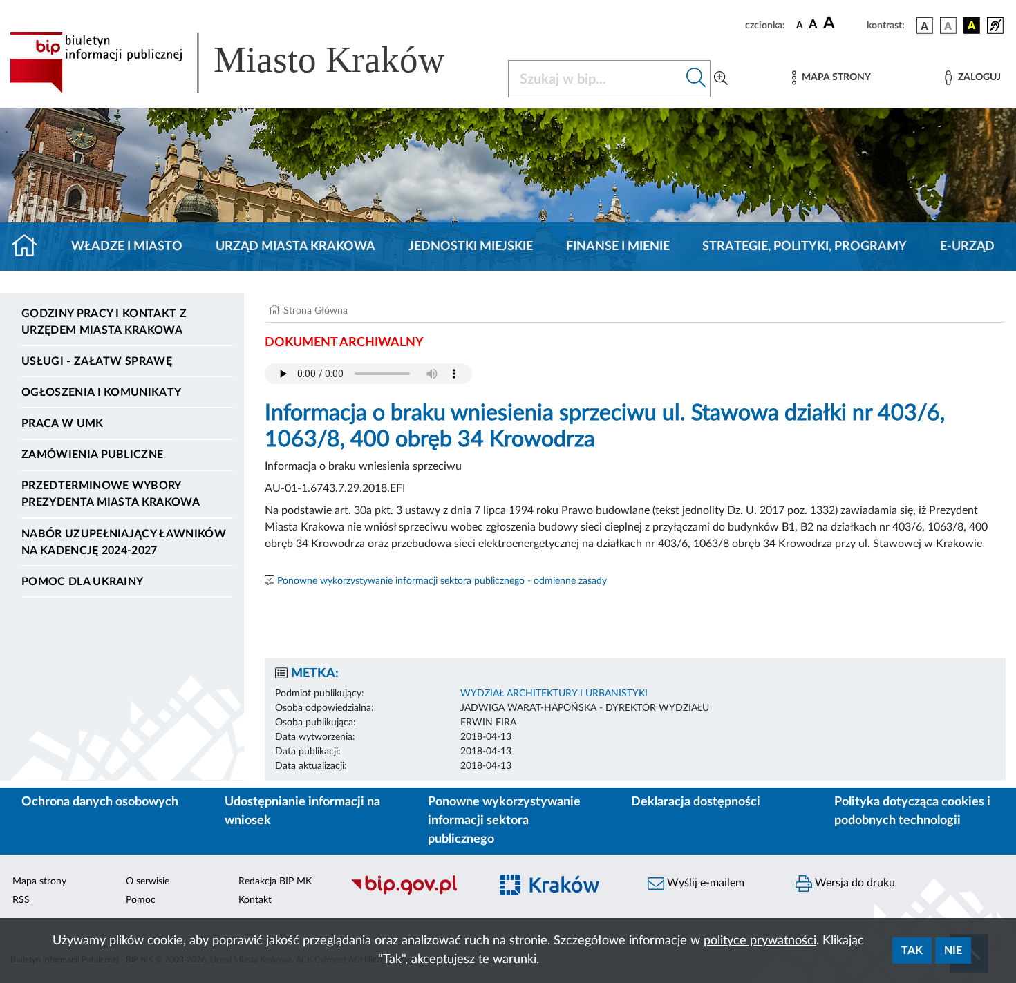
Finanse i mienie (618, 246)
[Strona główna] (30, 246)
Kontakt (255, 900)
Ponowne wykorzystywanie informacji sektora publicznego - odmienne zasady (442, 581)
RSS (21, 900)
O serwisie (147, 881)
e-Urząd (967, 246)
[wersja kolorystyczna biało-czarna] (948, 25)
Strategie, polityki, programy (804, 246)
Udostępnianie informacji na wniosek (302, 811)
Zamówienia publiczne (92, 454)
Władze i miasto (126, 246)
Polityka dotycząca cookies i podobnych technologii (912, 811)
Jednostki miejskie (470, 246)
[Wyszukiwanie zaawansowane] (721, 79)
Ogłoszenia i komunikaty (101, 392)
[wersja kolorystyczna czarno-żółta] (971, 25)
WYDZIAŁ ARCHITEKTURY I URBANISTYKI (554, 693)
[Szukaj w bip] (696, 78)
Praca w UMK (62, 423)
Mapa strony (39, 881)
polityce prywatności (760, 941)
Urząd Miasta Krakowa (295, 246)
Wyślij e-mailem (704, 882)
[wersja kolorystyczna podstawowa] (924, 25)
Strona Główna (315, 311)
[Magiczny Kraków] (560, 893)
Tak (912, 950)
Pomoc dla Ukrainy (82, 581)
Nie (953, 950)
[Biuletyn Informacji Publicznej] (412, 892)
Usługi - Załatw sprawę (96, 361)
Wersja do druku (853, 882)
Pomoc (141, 900)
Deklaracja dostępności (695, 802)
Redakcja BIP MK (275, 881)
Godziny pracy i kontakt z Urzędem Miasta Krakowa (104, 322)
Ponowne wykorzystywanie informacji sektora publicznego (504, 821)
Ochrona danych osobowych (99, 802)
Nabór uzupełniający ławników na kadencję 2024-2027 (123, 542)
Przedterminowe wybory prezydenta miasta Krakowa (110, 494)
